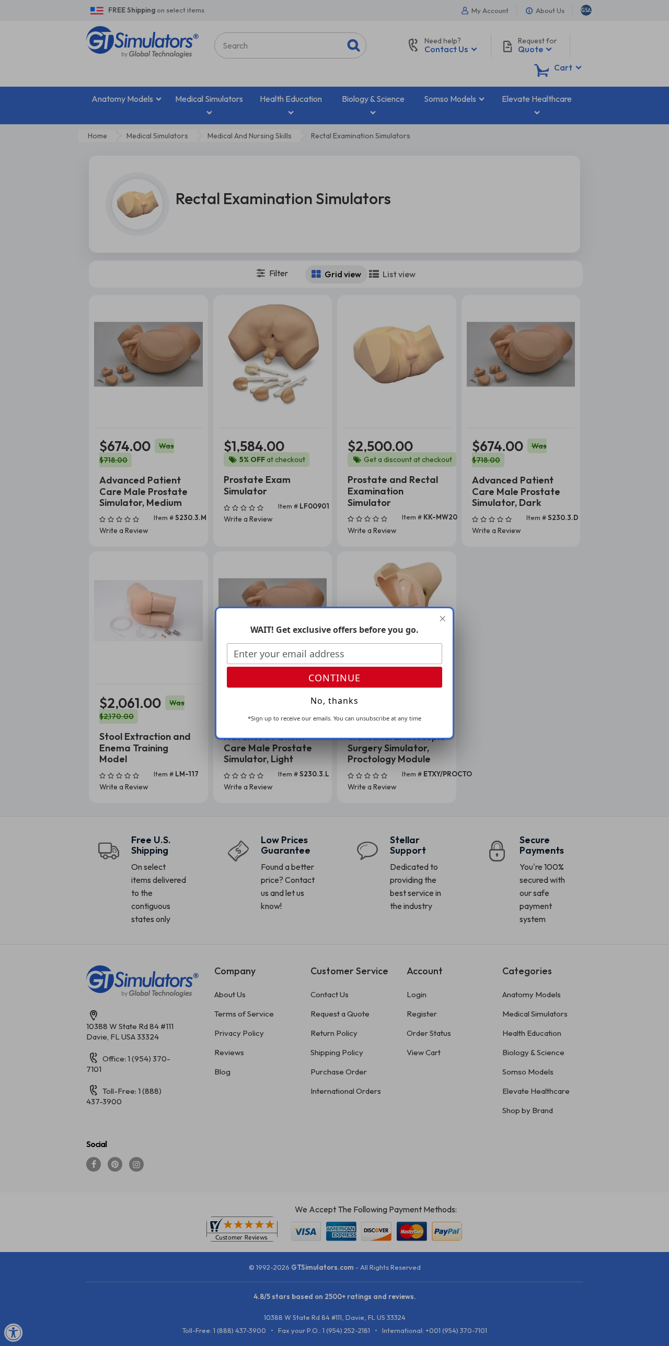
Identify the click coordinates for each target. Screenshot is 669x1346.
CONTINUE (334, 677)
